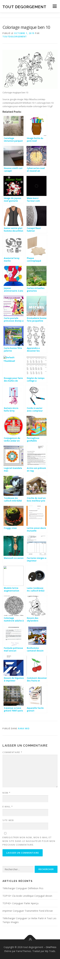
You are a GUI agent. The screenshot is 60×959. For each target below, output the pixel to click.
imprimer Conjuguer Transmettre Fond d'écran (27, 910)
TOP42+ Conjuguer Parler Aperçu (20, 903)
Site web (8, 820)
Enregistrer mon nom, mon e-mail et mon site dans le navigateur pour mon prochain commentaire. (28, 841)
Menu (54, 6)
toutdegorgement (14, 36)
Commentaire (12, 752)
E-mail (7, 806)
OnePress (51, 947)
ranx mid (24, 728)
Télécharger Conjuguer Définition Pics (22, 888)
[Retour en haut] (30, 939)
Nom (6, 792)
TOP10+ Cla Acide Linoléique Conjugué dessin (27, 895)
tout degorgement (24, 6)
